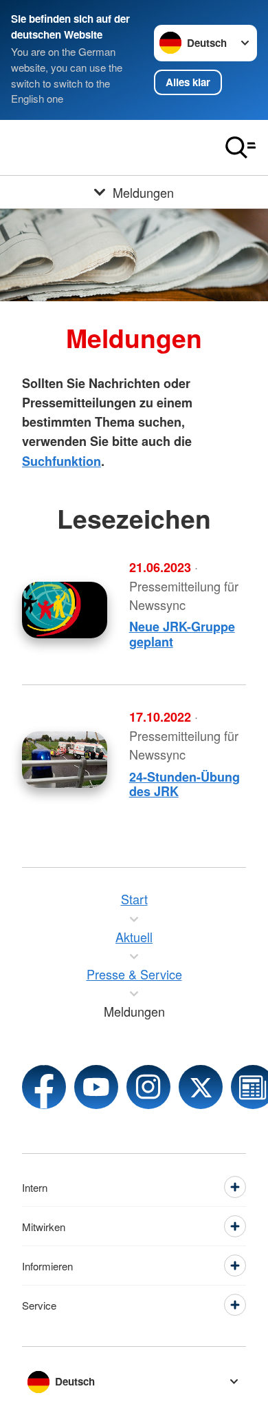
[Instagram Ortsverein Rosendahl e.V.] (148, 1087)
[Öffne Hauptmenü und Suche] (240, 147)
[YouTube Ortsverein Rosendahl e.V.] (96, 1087)
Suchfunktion (61, 461)
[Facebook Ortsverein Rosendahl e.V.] (44, 1087)
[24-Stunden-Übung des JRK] (64, 759)
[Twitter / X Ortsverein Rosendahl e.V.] (201, 1087)
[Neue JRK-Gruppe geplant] (64, 610)
